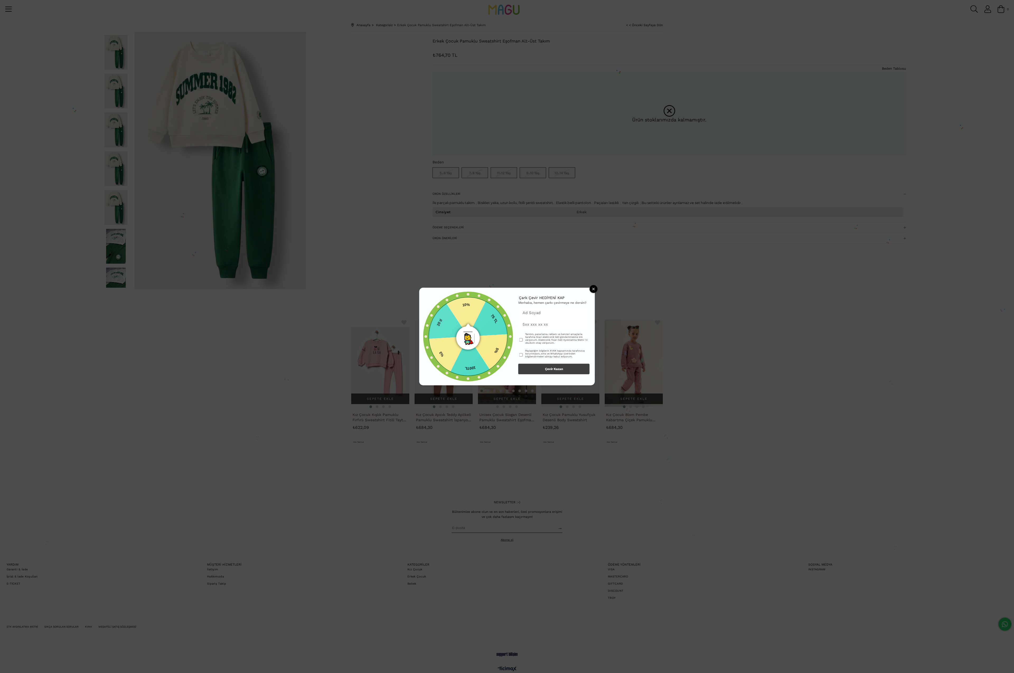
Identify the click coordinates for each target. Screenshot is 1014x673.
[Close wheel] (594, 289)
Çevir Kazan (554, 369)
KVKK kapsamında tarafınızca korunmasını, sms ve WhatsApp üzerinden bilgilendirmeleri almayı (555, 353)
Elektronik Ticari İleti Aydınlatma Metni (561, 340)
